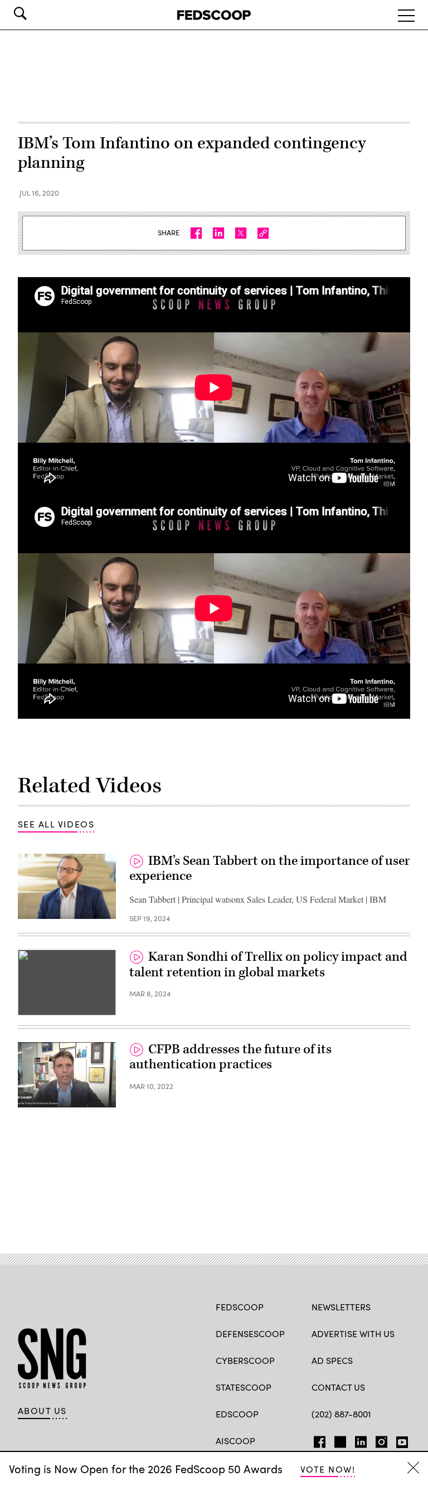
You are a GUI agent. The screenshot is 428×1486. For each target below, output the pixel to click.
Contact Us (338, 1387)
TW (338, 1439)
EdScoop (237, 1414)
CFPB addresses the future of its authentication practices (230, 1057)
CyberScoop (245, 1360)
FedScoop (240, 1307)
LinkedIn (361, 1439)
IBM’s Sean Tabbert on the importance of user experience (269, 869)
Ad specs (332, 1360)
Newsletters (341, 1307)
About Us (42, 1410)
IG (378, 1439)
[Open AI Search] (35, 13)
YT (399, 1439)
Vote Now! (327, 1469)
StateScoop (243, 1387)
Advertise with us (353, 1333)
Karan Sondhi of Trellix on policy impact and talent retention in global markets (268, 964)
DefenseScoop (250, 1333)
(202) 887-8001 (341, 1414)
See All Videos (56, 824)
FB (317, 1439)
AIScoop (235, 1440)
